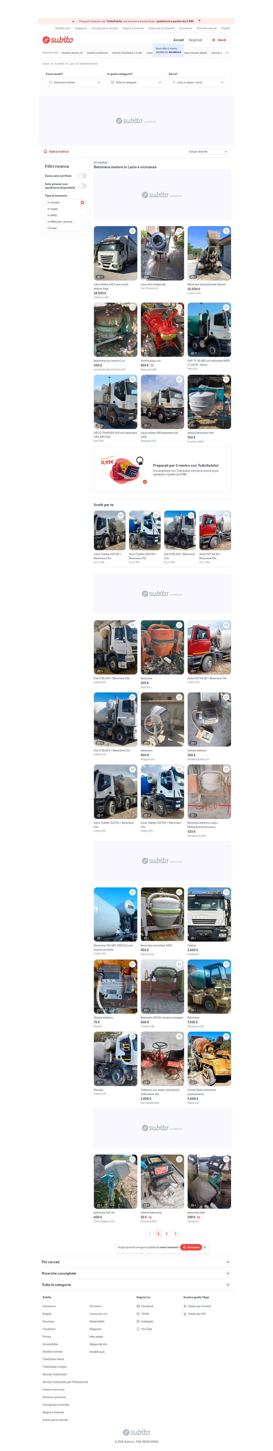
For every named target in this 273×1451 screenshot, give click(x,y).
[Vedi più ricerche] (227, 53)
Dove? (173, 74)
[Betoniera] (209, 993)
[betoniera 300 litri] (115, 1188)
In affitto (52, 215)
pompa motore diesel (194, 53)
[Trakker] (209, 921)
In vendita (53, 202)
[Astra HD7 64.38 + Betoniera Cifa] (215, 537)
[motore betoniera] (162, 1188)
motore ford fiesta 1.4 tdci (127, 53)
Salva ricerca (59, 151)
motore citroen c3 (72, 53)
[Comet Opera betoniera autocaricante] (209, 1068)
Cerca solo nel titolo (58, 176)
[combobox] (75, 82)
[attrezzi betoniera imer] (209, 409)
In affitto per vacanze (60, 221)
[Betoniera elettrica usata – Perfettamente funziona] (209, 800)
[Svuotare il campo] (99, 82)
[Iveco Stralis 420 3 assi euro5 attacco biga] (115, 262)
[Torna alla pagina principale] (66, 40)
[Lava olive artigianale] (162, 262)
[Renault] (115, 1068)
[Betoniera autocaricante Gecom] (209, 262)
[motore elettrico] (209, 726)
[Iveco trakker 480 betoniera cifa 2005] (162, 409)
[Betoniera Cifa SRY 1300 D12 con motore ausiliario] (115, 921)
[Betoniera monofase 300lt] (162, 921)
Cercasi (52, 228)
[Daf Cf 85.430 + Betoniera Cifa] (115, 654)
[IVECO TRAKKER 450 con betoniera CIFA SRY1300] (115, 409)
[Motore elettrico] (115, 993)
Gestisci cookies (53, 1351)
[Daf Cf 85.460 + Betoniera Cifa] (180, 537)
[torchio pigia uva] (162, 336)
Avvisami (193, 1247)
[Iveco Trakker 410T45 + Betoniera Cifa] (110, 537)
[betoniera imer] (209, 1188)
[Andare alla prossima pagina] (175, 1234)
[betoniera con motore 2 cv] (115, 336)
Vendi (222, 40)
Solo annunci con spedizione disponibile (60, 185)
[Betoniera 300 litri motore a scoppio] (162, 993)
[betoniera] (162, 654)
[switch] (82, 175)
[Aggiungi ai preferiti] (132, 231)
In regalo (53, 209)
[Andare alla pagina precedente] (150, 1234)
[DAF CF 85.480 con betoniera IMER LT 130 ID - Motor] (209, 336)
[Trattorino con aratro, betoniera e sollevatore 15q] (162, 1068)
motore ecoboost (97, 53)
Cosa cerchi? (54, 74)
